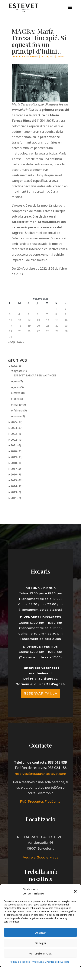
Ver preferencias (40, 953)
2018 (16, 463)
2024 (16, 428)
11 (19, 320)
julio (18, 381)
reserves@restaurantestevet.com (40, 774)
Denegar (40, 943)
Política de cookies (20, 961)
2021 (16, 445)
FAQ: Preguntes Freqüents (40, 801)
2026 (16, 366)
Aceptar (40, 932)
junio (19, 387)
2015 (16, 480)
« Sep (11, 342)
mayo (19, 393)
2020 (16, 451)
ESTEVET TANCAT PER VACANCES (35, 375)
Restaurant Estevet (27, 56)
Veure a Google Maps (40, 857)
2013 (16, 492)
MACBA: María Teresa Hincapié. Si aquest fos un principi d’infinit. (39, 41)
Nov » (20, 342)
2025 (16, 422)
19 (29, 325)
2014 (16, 486)
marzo (20, 404)
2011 (16, 498)
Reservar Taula (40, 693)
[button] (75, 891)
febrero (20, 410)
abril (18, 398)
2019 (16, 457)
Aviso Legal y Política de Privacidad (51, 961)
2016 (16, 474)
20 (38, 325)
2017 (16, 469)
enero (19, 416)
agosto (20, 371)
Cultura (61, 56)
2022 (16, 439)
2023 (16, 434)
